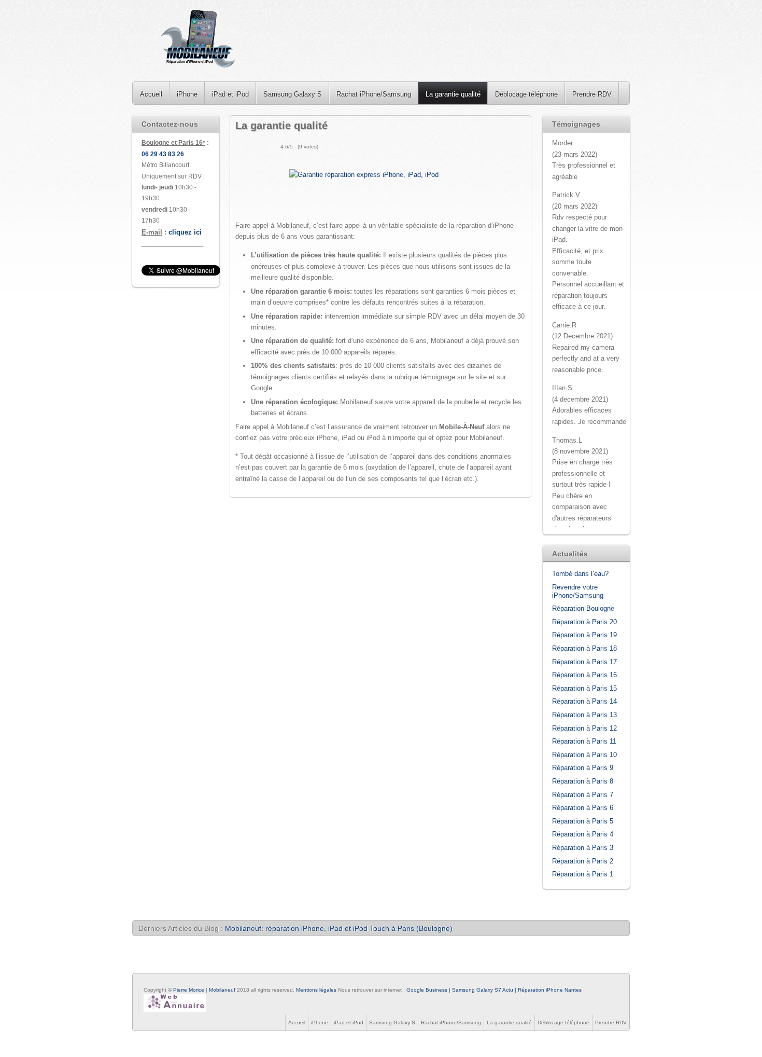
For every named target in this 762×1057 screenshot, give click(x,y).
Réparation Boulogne (583, 608)
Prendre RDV (592, 94)
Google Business (426, 990)
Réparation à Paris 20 (584, 622)
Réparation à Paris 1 (582, 874)
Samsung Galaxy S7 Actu (482, 990)
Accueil (151, 94)
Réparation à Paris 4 (582, 834)
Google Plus (167, 982)
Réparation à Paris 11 (584, 741)
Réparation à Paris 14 (584, 701)
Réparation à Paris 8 (582, 781)
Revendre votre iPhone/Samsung (577, 591)
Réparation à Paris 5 (582, 821)
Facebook (142, 982)
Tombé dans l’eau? (580, 574)
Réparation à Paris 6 (582, 808)
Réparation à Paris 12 (584, 728)
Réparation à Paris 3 (582, 848)
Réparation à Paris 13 (584, 715)
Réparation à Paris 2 (582, 861)
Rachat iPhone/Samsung (373, 94)
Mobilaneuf (223, 990)
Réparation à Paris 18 (584, 648)
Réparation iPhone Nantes (550, 990)
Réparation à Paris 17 (584, 662)
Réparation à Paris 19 (584, 635)
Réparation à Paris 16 (584, 675)
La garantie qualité (453, 94)
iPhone (187, 94)
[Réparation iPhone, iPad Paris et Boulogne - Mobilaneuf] (199, 40)
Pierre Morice (188, 990)
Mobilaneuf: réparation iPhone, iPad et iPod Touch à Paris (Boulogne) (339, 928)
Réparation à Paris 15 (584, 688)
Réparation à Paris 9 (582, 768)
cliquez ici (185, 232)
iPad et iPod (230, 94)
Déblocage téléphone (526, 94)
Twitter (155, 982)
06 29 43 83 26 (163, 154)
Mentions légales (316, 990)
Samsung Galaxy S (292, 94)
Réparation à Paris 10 (584, 755)
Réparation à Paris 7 (582, 795)
